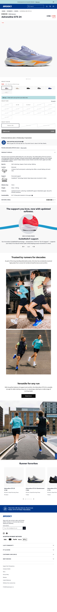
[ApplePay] (25, 539)
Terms (4, 571)
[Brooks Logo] (28, 516)
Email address (6, 525)
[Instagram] (4, 533)
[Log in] (46, 6)
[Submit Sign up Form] (24, 528)
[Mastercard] (10, 539)
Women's (10, 11)
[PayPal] (15, 539)
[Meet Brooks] (28, 559)
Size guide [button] (53, 101)
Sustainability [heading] (5, 195)
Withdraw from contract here (9, 582)
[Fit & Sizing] (28, 550)
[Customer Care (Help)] (28, 554)
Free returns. (27, 509)
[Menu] (53, 6)
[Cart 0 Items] (50, 6)
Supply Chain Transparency (8, 566)
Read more (28, 396)
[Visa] (5, 539)
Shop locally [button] (24, 147)
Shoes (16, 11)
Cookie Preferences (7, 580)
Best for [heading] (3, 164)
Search (32, 6)
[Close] (53, 2)
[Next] (33, 247)
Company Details (6, 568)
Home (3, 11)
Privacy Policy (6, 574)
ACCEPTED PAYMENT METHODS (12, 536)
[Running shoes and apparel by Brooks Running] (7, 6)
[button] (28, 48)
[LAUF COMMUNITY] (28, 545)
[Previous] (23, 247)
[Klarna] (20, 539)
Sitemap (5, 577)
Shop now (37, 2)
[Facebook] (7, 533)
